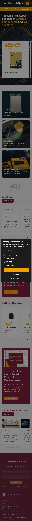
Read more (14, 251)
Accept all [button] (16, 270)
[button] (16, 279)
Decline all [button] (16, 274)
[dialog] (16, 260)
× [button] (28, 241)
